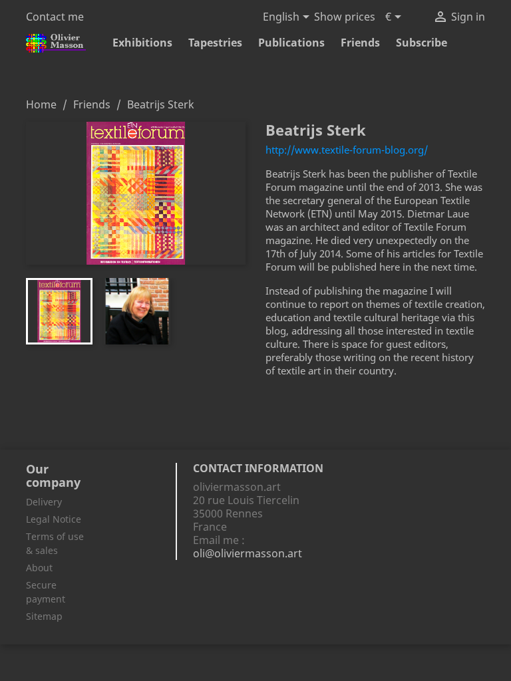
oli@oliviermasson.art (247, 553)
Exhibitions (142, 42)
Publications (291, 42)
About (39, 567)
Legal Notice (53, 519)
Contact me (55, 16)
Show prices (344, 16)
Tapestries (215, 42)
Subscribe (421, 42)
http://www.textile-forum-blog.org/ (346, 149)
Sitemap (44, 616)
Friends (360, 42)
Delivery (44, 501)
